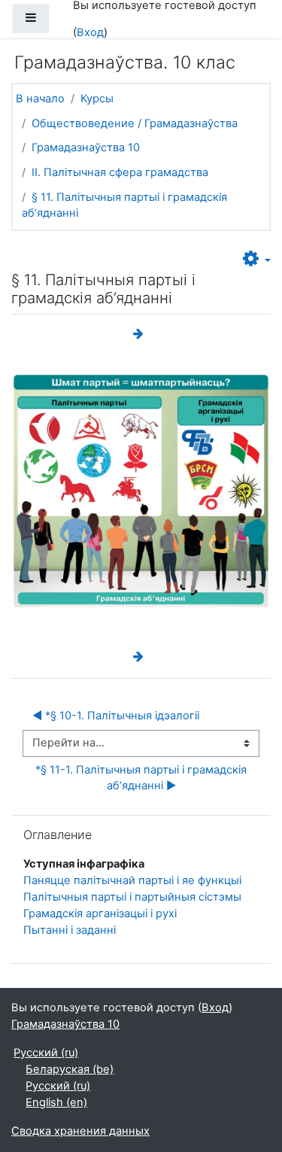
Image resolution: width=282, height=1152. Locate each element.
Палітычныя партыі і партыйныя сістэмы (132, 897)
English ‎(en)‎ (56, 1102)
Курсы (97, 98)
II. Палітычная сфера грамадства (120, 172)
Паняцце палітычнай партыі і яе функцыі (132, 880)
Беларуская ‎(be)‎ (70, 1069)
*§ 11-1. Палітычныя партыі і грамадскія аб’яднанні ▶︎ (142, 778)
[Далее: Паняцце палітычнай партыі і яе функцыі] (141, 334)
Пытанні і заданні (69, 930)
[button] (257, 259)
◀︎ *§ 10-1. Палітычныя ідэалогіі (115, 715)
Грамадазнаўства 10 (86, 147)
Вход (90, 32)
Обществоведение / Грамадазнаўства (135, 123)
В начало (40, 98)
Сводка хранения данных (80, 1131)
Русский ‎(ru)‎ (46, 1052)
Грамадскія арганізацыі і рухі (100, 913)
